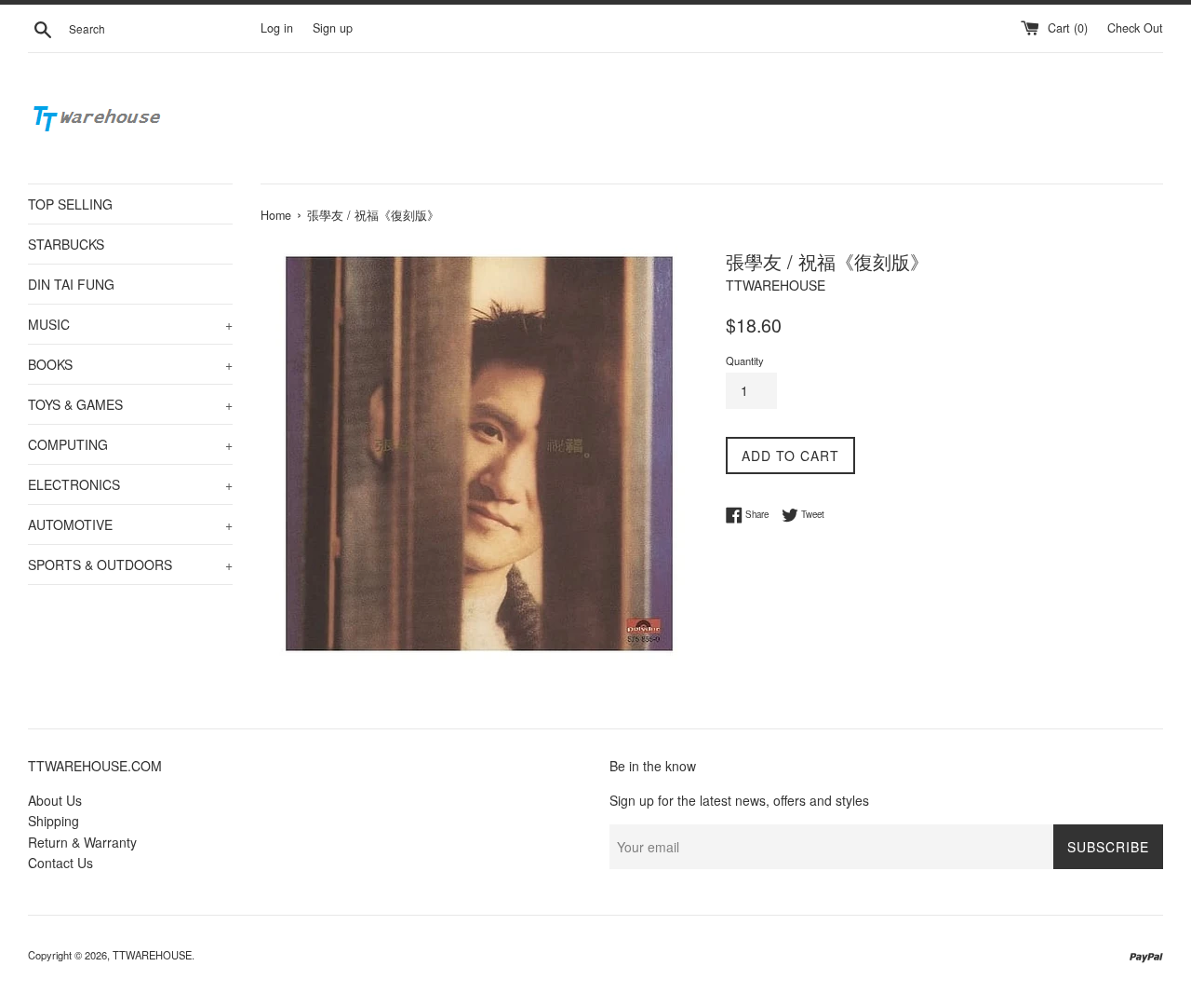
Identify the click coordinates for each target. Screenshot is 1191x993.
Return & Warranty (82, 842)
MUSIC (130, 324)
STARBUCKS (66, 244)
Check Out (1135, 28)
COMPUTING (130, 444)
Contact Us (60, 862)
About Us (55, 800)
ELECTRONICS (130, 484)
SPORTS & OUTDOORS (130, 564)
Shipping (53, 820)
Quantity (745, 360)
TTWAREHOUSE (152, 954)
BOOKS (130, 364)
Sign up (333, 28)
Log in (277, 28)
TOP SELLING (70, 204)
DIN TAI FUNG (71, 284)
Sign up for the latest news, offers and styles (739, 800)
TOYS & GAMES (130, 404)
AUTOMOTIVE (130, 524)
